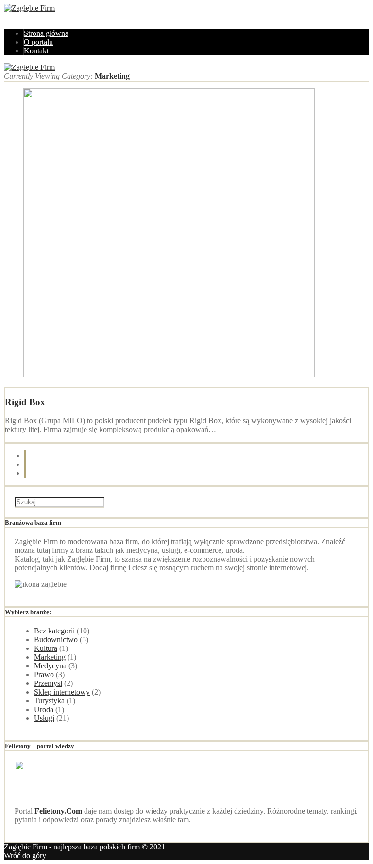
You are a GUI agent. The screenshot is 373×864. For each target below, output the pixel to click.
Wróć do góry (25, 855)
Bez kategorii (54, 631)
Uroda (43, 709)
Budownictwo (56, 639)
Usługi (44, 718)
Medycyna (50, 666)
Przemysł (48, 683)
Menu (13, 17)
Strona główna (46, 33)
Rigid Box (25, 402)
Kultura (45, 648)
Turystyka (49, 701)
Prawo (44, 674)
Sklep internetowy (62, 692)
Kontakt (36, 51)
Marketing (50, 657)
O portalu (38, 42)
